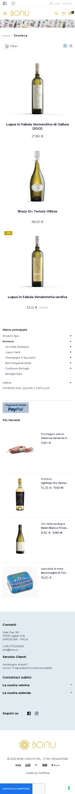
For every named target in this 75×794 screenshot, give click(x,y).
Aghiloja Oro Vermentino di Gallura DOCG (55, 483)
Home (6, 35)
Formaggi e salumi (52, 434)
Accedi (56, 3)
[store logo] (19, 13)
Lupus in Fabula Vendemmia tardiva (37, 297)
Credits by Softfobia (38, 773)
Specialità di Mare (52, 568)
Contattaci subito (17, 677)
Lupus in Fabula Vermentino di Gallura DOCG (37, 126)
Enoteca (46, 479)
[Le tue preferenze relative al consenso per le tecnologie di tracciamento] (69, 788)
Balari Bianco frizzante (55, 527)
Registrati (67, 3)
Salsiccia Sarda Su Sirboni (55, 438)
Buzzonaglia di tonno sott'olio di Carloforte (55, 572)
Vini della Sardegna (53, 523)
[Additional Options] (37, 407)
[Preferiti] (63, 13)
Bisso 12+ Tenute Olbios (37, 211)
